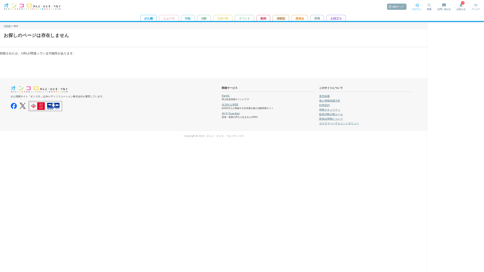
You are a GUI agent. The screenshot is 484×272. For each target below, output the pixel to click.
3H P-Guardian (231, 113)
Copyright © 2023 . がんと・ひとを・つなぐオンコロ (214, 135)
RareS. (226, 95)
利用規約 (324, 105)
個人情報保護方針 (329, 100)
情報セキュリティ (329, 109)
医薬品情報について (331, 118)
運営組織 (324, 96)
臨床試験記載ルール (331, 114)
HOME (7, 26)
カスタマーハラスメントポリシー (339, 123)
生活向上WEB (230, 104)
